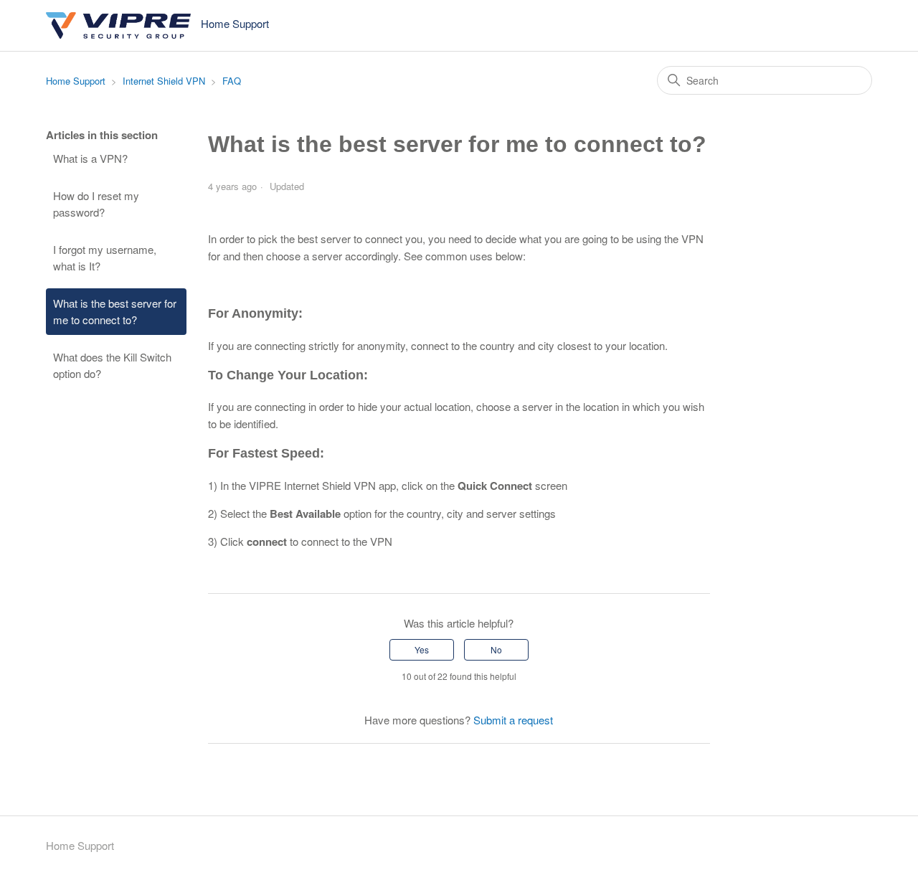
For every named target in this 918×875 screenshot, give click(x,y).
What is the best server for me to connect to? (114, 311)
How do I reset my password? (96, 203)
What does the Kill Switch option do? (112, 365)
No (496, 649)
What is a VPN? (90, 158)
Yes (422, 649)
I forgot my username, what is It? (104, 257)
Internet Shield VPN (164, 81)
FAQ (231, 81)
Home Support (75, 81)
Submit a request (513, 719)
